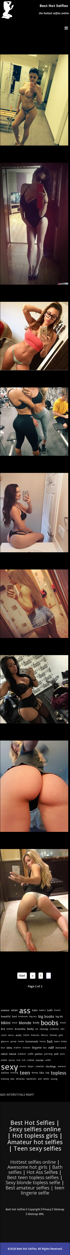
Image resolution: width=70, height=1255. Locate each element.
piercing (48, 1053)
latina (9, 1047)
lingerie (37, 1047)
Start (22, 975)
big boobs (46, 1016)
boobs (50, 1023)
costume (54, 1028)
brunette (20, 1029)
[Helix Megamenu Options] (67, 28)
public (4, 1060)
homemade (31, 1041)
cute (62, 1028)
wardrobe (31, 1078)
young (54, 1078)
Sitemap (59, 1209)
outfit (30, 1053)
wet (40, 1078)
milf (51, 1047)
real (18, 1060)
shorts (22, 1066)
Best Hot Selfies (54, 5)
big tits (59, 1016)
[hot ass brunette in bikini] (34, 512)
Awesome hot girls (27, 1167)
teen (25, 1072)
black (14, 1022)
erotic (19, 1035)
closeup (44, 1028)
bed (14, 1016)
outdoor (22, 1053)
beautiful (5, 1016)
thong (35, 1072)
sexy (9, 1066)
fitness (44, 1035)
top (47, 1072)
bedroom (23, 1016)
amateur (5, 1010)
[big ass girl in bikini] (34, 336)
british (10, 1028)
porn (62, 1053)
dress (11, 1035)
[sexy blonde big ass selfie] (34, 603)
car (36, 1028)
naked (4, 1053)
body (36, 1022)
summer (62, 1066)
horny (43, 1041)
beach (57, 1010)
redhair (30, 1060)
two (12, 1078)
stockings (51, 1066)
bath (50, 1010)
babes (42, 1010)
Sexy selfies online (35, 1129)
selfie (48, 1060)
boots (63, 1022)
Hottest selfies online (33, 1162)
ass (25, 1010)
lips (45, 1047)
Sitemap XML (35, 1214)
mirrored (60, 1047)
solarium (39, 1066)
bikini (5, 1022)
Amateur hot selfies (35, 1142)
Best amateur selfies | (35, 1190)
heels (21, 1041)
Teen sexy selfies (37, 1148)
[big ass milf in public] (34, 421)
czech (4, 1035)
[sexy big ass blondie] (34, 224)
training (5, 1078)
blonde (25, 1022)
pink (56, 1053)
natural (12, 1053)
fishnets (35, 1035)
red (23, 1060)
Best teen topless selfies (33, 1177)
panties (39, 1053)
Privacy (46, 1209)
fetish (26, 1035)
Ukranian (20, 1078)
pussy (12, 1060)
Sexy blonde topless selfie (33, 1182)
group (13, 1041)
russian (40, 1060)
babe (35, 1010)
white (46, 1078)
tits (41, 1073)
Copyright (34, 1209)
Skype (31, 1066)
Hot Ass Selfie (41, 1172)
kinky (64, 1041)
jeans (57, 1041)
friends (53, 1035)
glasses (5, 1041)
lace (3, 1047)
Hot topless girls (35, 1136)
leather (17, 1047)
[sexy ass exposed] (34, 900)
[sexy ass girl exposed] (34, 786)
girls (61, 1035)
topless (58, 1072)
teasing (14, 1072)
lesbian (26, 1047)
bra (3, 1029)
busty (30, 1029)
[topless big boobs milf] (34, 100)
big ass (33, 1016)
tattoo (5, 1072)
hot (49, 1041)
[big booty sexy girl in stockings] (34, 689)
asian (14, 1010)
